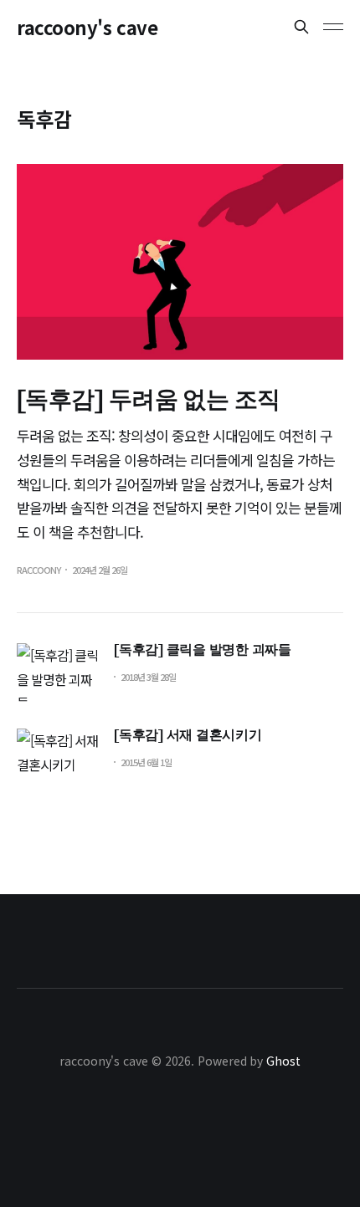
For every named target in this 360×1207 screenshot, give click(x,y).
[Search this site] (301, 26)
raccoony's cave (87, 27)
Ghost (283, 1060)
